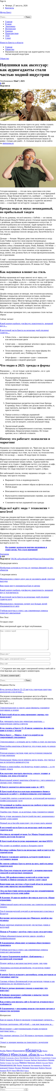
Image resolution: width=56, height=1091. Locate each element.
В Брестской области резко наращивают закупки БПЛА (26, 841)
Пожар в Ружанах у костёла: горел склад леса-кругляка (26, 932)
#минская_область (34, 1063)
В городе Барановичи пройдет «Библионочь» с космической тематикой (22, 957)
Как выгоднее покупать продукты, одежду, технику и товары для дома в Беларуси (25, 774)
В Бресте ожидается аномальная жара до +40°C (22, 787)
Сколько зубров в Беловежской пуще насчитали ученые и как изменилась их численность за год (27, 982)
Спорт (8, 38)
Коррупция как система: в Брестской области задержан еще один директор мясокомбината (26, 885)
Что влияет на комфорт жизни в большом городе (21, 845)
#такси (14, 1071)
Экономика (10, 26)
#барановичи (18, 1050)
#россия (48, 1068)
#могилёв (45, 1063)
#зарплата (19, 1060)
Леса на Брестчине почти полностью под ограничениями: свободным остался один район (27, 892)
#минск (23, 1062)
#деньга (53, 1058)
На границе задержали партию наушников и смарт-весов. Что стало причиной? (26, 548)
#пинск (11, 1068)
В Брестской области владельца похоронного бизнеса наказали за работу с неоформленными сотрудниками (25, 792)
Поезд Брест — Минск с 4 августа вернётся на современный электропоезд (21, 736)
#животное (10, 1060)
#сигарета (3, 1071)
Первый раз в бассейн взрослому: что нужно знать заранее (26, 823)
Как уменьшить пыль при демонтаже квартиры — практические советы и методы (22, 722)
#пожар (18, 1068)
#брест (5, 1054)
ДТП (7, 36)
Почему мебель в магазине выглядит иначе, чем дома (23, 963)
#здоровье (27, 1060)
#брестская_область (25, 1054)
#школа (26, 1070)
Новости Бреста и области (11, 42)
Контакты (9, 8)
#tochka (3, 1051)
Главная (8, 22)
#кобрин (34, 1060)
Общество (4, 58)
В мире (8, 24)
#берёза (44, 1051)
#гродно (37, 1058)
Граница (9, 31)
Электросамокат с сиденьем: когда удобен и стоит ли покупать (28, 742)
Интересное (10, 29)
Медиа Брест (5, 12)
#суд (9, 1070)
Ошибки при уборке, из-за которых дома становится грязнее (27, 812)
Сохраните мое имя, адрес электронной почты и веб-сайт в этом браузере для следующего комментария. (27, 669)
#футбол (20, 1070)
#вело (42, 1055)
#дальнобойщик (46, 1058)
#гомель (2, 1058)
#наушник (4, 554)
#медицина (15, 1063)
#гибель (49, 1054)
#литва (2, 1063)
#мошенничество (8, 1065)
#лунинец (8, 1063)
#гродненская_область (27, 1058)
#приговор (34, 1068)
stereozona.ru (8, 143)
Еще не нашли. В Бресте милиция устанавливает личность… (27, 1020)
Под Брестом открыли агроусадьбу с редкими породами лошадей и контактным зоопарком (26, 871)
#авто (9, 1050)
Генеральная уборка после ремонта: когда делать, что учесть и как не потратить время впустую (27, 761)
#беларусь (33, 1050)
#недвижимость (36, 1065)
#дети (2, 1060)
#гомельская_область (12, 1058)
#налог (19, 1065)
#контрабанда (43, 1060)
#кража (51, 1060)
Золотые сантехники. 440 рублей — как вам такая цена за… (26, 1024)
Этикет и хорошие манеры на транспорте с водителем (24, 1042)
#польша (25, 1068)
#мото (50, 1063)
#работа (42, 1068)
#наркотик (26, 1065)
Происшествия (11, 33)
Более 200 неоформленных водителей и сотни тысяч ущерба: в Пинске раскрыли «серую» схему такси (24, 878)
